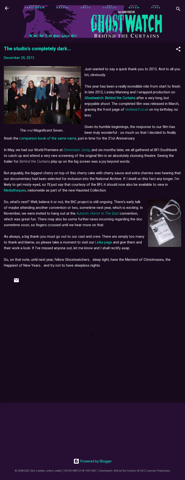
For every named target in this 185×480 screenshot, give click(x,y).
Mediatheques (15, 190)
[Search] (178, 9)
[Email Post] (16, 282)
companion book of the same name (47, 138)
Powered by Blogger (95, 461)
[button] (178, 50)
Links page (103, 242)
